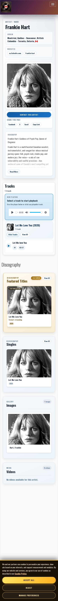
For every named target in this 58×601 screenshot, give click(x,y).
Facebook (11, 124)
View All (25, 234)
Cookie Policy (20, 573)
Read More (14, 171)
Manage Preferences (29, 595)
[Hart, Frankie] (29, 429)
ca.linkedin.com (15, 53)
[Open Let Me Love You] (10, 227)
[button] (7, 307)
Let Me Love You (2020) (27, 225)
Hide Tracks (12, 234)
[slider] (16, 212)
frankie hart (30, 53)
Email (26, 124)
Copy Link (36, 124)
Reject (29, 587)
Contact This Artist (29, 115)
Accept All (29, 580)
